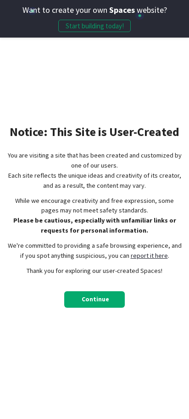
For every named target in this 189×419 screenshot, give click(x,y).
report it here (149, 255)
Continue (95, 299)
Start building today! (95, 26)
